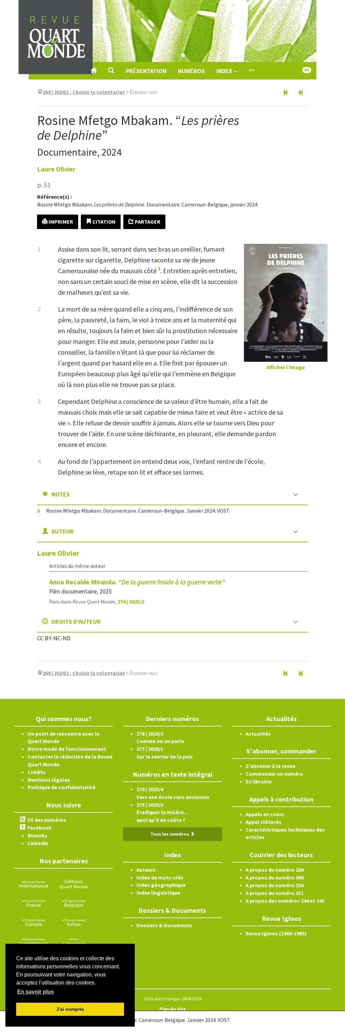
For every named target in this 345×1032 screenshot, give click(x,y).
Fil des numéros (47, 819)
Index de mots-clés (159, 877)
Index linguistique (158, 892)
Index (224, 71)
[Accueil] (94, 70)
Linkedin (38, 843)
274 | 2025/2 (131, 601)
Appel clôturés (263, 821)
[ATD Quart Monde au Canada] (34, 921)
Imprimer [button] (60, 221)
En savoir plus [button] (35, 992)
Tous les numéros (170, 834)
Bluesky (37, 835)
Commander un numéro (274, 773)
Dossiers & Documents (164, 925)
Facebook (40, 827)
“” (137, 582)
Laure (56, 169)
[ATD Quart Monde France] (34, 902)
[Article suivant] (300, 93)
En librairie (259, 781)
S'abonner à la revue (270, 766)
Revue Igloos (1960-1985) (276, 933)
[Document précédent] (285, 93)
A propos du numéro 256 (275, 885)
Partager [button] (147, 221)
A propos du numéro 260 (275, 869)
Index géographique (161, 884)
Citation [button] (103, 221)
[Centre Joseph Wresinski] (74, 940)
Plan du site (172, 1009)
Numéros (191, 71)
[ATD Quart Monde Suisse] (74, 921)
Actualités (258, 733)
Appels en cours (265, 814)
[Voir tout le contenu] (251, 70)
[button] (111, 70)
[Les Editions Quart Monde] (74, 883)
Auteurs (146, 869)
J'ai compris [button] (70, 1009)
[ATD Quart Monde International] (34, 883)
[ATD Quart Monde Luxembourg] (34, 940)
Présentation (146, 71)
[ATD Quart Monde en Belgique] (74, 902)
